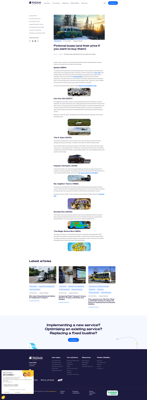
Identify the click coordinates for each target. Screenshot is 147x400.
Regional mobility (57, 370)
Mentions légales (62, 392)
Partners (99, 364)
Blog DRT (84, 364)
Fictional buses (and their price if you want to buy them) (80, 54)
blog (60, 54)
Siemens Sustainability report (92, 393)
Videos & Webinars (87, 366)
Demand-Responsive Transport (73, 361)
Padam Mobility (78, 41)
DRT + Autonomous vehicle (72, 369)
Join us (99, 366)
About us (99, 360)
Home (55, 54)
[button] (47, 3)
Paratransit (70, 364)
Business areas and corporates (57, 367)
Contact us (113, 3)
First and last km (56, 364)
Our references (101, 362)
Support (69, 372)
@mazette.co (53, 391)
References (65, 3)
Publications (85, 360)
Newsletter (85, 362)
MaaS (68, 366)
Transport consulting (73, 374)
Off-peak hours (56, 360)
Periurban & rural (56, 362)
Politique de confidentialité (75, 392)
